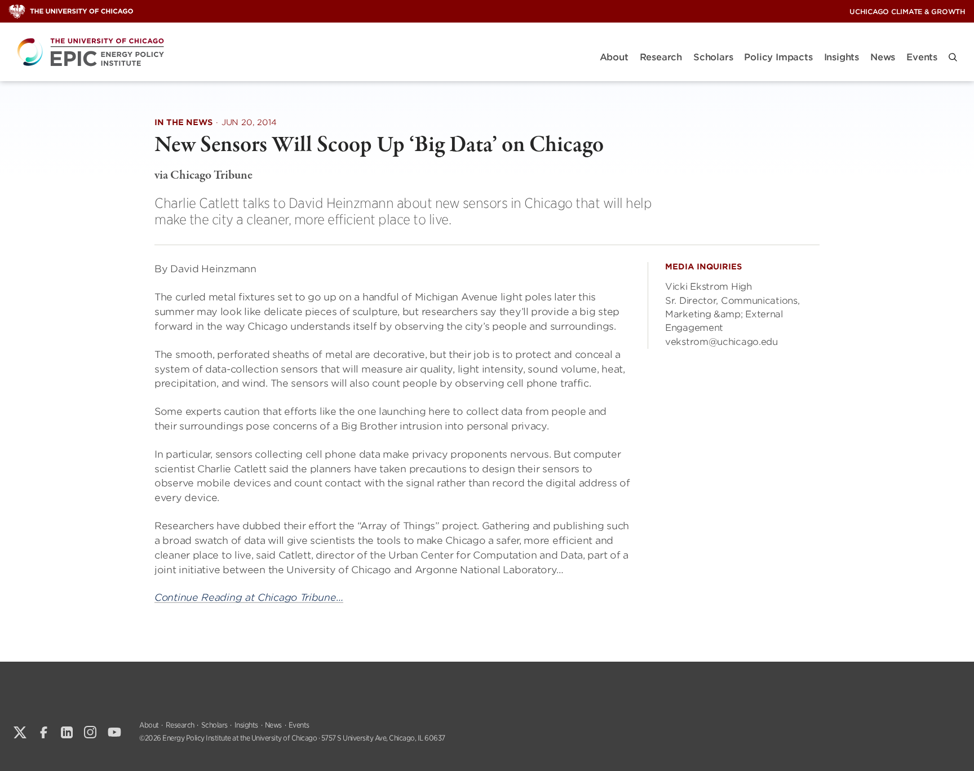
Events (921, 57)
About (614, 57)
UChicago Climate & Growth (907, 11)
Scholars (713, 57)
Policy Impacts (778, 57)
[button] (953, 57)
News (882, 57)
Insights (841, 57)
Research (661, 57)
